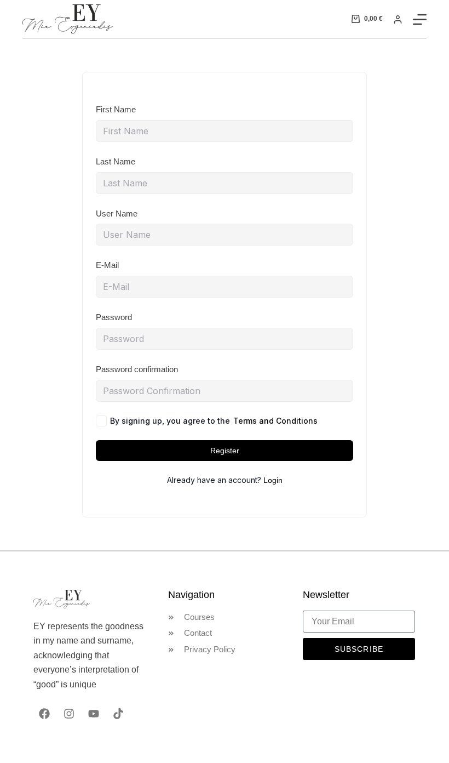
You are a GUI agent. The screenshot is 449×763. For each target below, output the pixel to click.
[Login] (398, 19)
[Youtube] (94, 714)
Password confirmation (137, 369)
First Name (116, 109)
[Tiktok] (118, 714)
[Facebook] (44, 714)
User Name (116, 213)
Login (273, 480)
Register (224, 450)
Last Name (115, 161)
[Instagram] (69, 714)
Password (114, 317)
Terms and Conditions (275, 420)
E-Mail (107, 265)
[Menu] (420, 19)
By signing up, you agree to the (214, 420)
